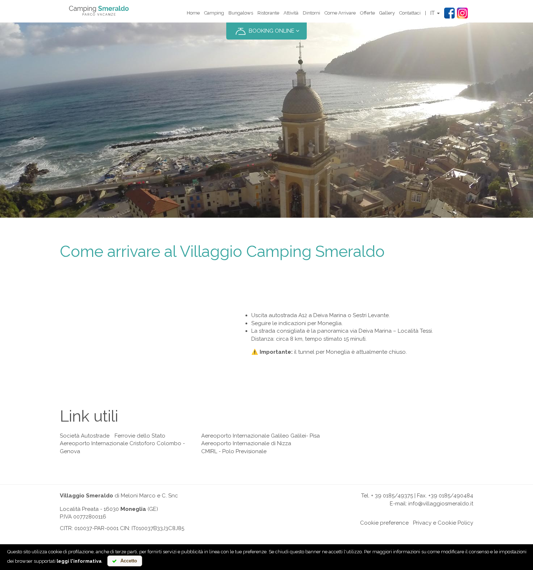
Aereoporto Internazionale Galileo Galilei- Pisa (260, 435)
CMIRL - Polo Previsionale (233, 451)
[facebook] (449, 14)
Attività (291, 13)
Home (193, 13)
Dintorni (311, 13)
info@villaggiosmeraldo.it (440, 503)
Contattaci (410, 13)
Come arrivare (340, 13)
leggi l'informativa (79, 561)
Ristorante (268, 13)
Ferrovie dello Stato (140, 435)
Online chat (344, 523)
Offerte (367, 13)
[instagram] (462, 14)
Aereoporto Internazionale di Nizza (246, 443)
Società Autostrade (85, 435)
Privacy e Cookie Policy (443, 523)
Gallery (387, 13)
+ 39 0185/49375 (392, 495)
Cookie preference (384, 523)
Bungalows (240, 13)
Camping (214, 13)
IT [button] (433, 13)
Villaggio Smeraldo (86, 495)
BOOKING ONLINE (271, 31)
